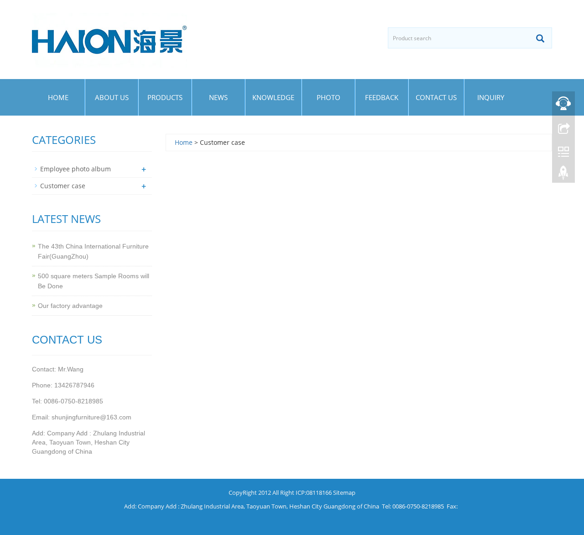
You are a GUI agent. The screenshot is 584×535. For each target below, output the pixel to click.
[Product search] (540, 38)
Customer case (62, 185)
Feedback (381, 97)
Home (58, 97)
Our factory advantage (70, 305)
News (218, 97)
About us (112, 97)
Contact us (436, 97)
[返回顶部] (563, 175)
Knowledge (273, 97)
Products (164, 97)
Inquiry (490, 97)
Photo (328, 97)
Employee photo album (75, 168)
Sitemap (344, 492)
